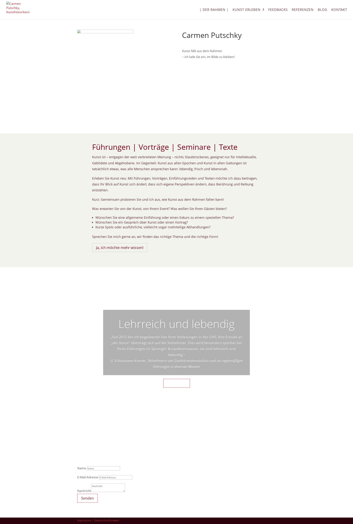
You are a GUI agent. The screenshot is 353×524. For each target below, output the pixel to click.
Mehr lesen (176, 383)
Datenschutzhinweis (106, 520)
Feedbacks (278, 10)
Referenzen (303, 10)
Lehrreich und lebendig (176, 323)
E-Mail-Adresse (87, 477)
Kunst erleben (247, 10)
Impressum (84, 520)
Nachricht (84, 491)
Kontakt (339, 10)
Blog (322, 10)
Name (81, 468)
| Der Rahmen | (214, 10)
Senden (87, 498)
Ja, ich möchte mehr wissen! (119, 247)
